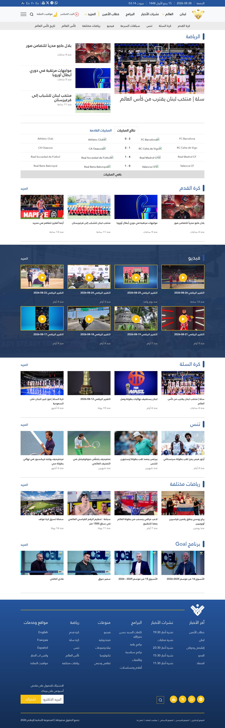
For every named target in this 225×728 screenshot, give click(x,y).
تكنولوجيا (105, 655)
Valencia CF (187, 165)
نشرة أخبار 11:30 (163, 663)
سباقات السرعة (130, 25)
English (43, 632)
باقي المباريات (113, 174)
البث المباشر (67, 14)
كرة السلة (165, 25)
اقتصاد (200, 663)
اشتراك (31, 699)
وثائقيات (137, 660)
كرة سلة (74, 640)
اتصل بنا (140, 720)
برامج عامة (136, 644)
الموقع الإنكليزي (197, 720)
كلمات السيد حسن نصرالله (130, 634)
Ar (23, 3)
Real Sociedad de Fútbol (45, 156)
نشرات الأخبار (150, 14)
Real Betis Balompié (45, 165)
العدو (201, 655)
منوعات (104, 622)
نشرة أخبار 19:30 (163, 632)
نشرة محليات (165, 640)
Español (42, 647)
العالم (169, 14)
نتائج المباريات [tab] (126, 130)
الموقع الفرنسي (182, 720)
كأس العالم (69, 25)
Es (37, 3)
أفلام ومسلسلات (131, 667)
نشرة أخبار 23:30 (163, 647)
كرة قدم (74, 632)
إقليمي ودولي (195, 647)
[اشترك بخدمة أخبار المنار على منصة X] (182, 700)
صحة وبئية (105, 640)
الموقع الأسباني (166, 720)
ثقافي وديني (102, 663)
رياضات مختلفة (91, 25)
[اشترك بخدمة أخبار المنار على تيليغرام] (200, 700)
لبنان (183, 14)
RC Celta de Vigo (187, 147)
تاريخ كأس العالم (45, 25)
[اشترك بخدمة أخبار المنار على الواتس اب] (191, 700)
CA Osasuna (45, 147)
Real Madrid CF (187, 156)
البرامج (130, 14)
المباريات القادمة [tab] (101, 130)
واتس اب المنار (39, 655)
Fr (32, 3)
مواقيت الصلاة (45, 14)
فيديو (110, 25)
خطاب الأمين (110, 14)
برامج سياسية (134, 652)
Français (42, 640)
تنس (149, 25)
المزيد (92, 14)
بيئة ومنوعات (103, 647)
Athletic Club (45, 138)
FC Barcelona (187, 138)
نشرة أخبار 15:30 (163, 655)
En (28, 3)
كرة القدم (184, 25)
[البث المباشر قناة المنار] (173, 700)
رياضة (74, 622)
